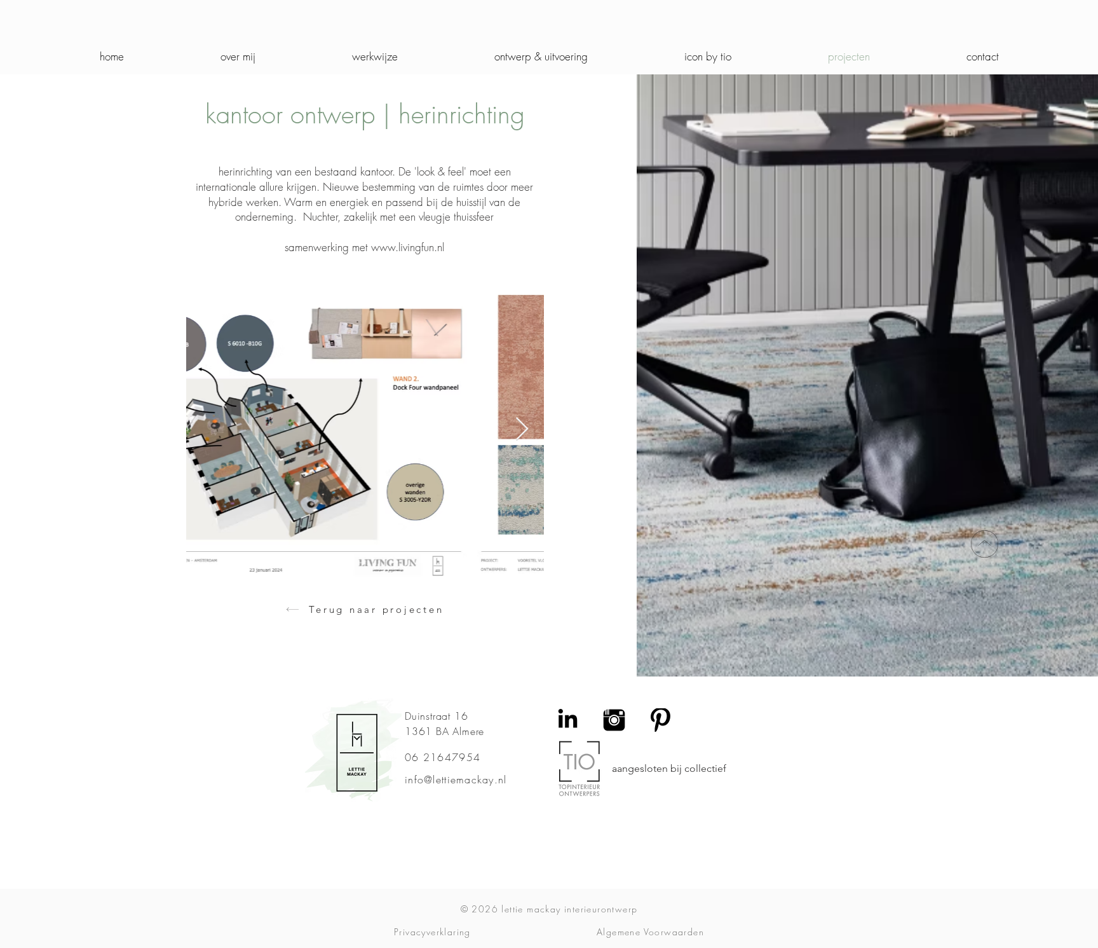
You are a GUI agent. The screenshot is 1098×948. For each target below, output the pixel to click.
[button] (541, 56)
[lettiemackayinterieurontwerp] (614, 720)
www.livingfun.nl (407, 247)
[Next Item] (522, 429)
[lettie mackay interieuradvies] (660, 720)
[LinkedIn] (568, 720)
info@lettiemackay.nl (456, 780)
